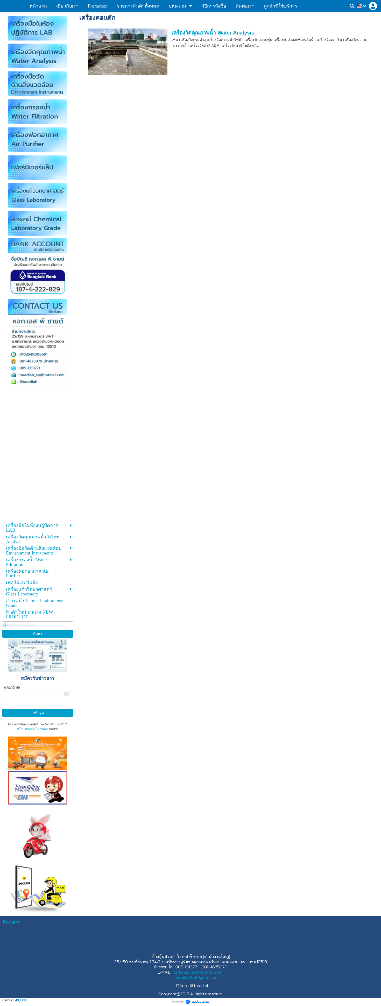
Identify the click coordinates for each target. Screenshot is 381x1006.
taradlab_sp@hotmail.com (197, 972)
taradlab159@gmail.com (196, 977)
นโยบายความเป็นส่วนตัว (32, 729)
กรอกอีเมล (12, 687)
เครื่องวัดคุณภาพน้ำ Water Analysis (213, 33)
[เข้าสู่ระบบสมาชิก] (373, 6)
